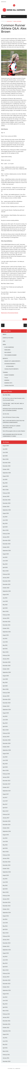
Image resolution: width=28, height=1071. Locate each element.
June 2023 (5, 560)
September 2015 (7, 872)
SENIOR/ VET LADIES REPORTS (12, 361)
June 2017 (5, 800)
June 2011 (5, 1041)
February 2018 (6, 773)
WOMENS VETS (8, 382)
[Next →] (25, 325)
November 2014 (6, 905)
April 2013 (5, 966)
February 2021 (6, 655)
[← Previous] (2, 325)
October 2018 (6, 746)
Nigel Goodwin (17, 21)
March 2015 (5, 892)
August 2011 (6, 1034)
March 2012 (5, 1010)
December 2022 (6, 581)
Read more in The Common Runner (9, 312)
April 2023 (5, 567)
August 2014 (6, 916)
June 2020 (5, 679)
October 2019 (6, 706)
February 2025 (6, 493)
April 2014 (5, 929)
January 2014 (6, 939)
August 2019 (6, 713)
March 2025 (5, 489)
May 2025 (5, 482)
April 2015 (5, 888)
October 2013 (6, 946)
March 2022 (5, 611)
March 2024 (5, 530)
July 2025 (5, 479)
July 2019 (5, 716)
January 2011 (6, 1058)
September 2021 (7, 631)
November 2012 (6, 983)
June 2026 (5, 452)
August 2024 (6, 513)
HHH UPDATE (7, 352)
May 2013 (5, 963)
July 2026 (5, 449)
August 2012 (6, 993)
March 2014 (5, 932)
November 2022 (6, 584)
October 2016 (6, 828)
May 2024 (5, 523)
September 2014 (7, 912)
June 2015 (5, 882)
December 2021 (6, 621)
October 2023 (6, 547)
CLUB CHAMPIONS (9, 347)
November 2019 (6, 702)
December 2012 (6, 980)
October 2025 (6, 469)
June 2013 (5, 959)
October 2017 (6, 787)
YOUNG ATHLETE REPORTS (11, 369)
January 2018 (6, 777)
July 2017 (5, 797)
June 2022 (5, 601)
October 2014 (6, 909)
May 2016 (5, 844)
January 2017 (6, 817)
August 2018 (6, 753)
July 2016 (5, 838)
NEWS (24, 319)
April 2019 (5, 726)
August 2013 (6, 953)
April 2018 (5, 767)
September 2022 (7, 591)
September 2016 (7, 831)
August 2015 (6, 875)
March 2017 (5, 811)
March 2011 (5, 1051)
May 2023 (5, 564)
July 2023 (5, 557)
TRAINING (5, 372)
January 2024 (6, 537)
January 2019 (6, 736)
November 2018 (6, 743)
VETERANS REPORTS (9, 363)
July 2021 (5, 638)
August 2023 (6, 554)
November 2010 (6, 1061)
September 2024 (7, 510)
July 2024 (5, 516)
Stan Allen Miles (6, 395)
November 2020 (6, 665)
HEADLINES (7, 349)
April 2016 (5, 848)
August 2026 (6, 445)
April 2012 (5, 1007)
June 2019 (5, 719)
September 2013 (7, 949)
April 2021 (5, 648)
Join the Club (6, 413)
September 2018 (7, 750)
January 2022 (6, 618)
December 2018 (6, 740)
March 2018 (5, 770)
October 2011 (6, 1027)
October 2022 (6, 587)
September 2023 (7, 550)
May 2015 (5, 885)
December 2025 (6, 462)
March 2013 (5, 970)
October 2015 (6, 868)
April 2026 (5, 455)
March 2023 (5, 570)
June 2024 (5, 520)
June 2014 (5, 922)
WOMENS (6, 380)
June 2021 (5, 641)
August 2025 (6, 476)
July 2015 (5, 878)
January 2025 (6, 496)
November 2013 (6, 943)
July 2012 (5, 997)
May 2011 (5, 1044)
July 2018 (5, 757)
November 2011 (6, 1024)
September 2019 (7, 709)
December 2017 (6, 780)
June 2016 (5, 841)
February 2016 (6, 855)
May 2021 (5, 645)
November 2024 (6, 503)
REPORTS (5, 358)
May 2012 (5, 1003)
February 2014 (6, 936)
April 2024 (5, 526)
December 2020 (6, 662)
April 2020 (5, 685)
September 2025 (7, 472)
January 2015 (6, 899)
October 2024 (6, 506)
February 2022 (6, 614)
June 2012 (5, 1000)
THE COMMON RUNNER (10, 355)
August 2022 (6, 594)
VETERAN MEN (10, 366)
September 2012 (7, 990)
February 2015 (6, 895)
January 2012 (6, 1017)
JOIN (4, 341)
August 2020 (6, 675)
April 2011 (5, 1047)
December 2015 (6, 861)
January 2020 (6, 696)
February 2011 (6, 1054)
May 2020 (5, 682)
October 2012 (6, 987)
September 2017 (7, 790)
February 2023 (6, 574)
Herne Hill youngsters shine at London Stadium (14, 431)
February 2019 (6, 733)
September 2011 (7, 1031)
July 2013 (5, 956)
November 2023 (6, 543)
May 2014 (5, 926)
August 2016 (6, 834)
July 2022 (5, 597)
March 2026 (5, 459)
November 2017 (6, 784)
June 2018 (5, 760)
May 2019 (5, 723)
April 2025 (5, 486)
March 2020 (5, 689)
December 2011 (6, 1020)
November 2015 (6, 865)
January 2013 (6, 976)
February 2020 (6, 692)
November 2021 (6, 625)
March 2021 (5, 652)
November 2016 (6, 824)
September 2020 (7, 672)
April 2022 (5, 608)
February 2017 (6, 814)
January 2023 (6, 577)
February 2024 (6, 533)
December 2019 (6, 699)
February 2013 (6, 973)
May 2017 (5, 804)
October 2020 (6, 669)
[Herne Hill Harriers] (14, 11)
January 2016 (6, 858)
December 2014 (6, 902)
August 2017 (6, 794)
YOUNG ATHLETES (9, 385)
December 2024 (6, 499)
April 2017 (5, 807)
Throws (6, 377)
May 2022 (5, 604)
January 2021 (6, 658)
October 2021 (6, 628)
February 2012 (6, 1014)
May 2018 (5, 763)
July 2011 (5, 1037)
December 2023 (6, 540)
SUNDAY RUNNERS (9, 375)
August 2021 (6, 635)
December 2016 (6, 821)
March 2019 (5, 729)
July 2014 (5, 919)
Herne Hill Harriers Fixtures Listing (11, 417)
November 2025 (6, 466)
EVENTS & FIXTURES (8, 337)
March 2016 (5, 851)
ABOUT (4, 334)
